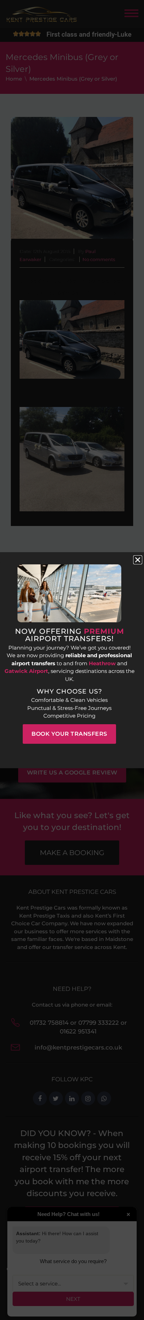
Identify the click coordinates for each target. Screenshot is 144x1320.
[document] (72, 660)
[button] (137, 559)
